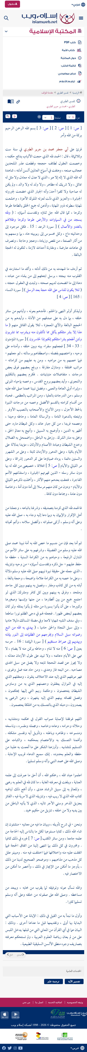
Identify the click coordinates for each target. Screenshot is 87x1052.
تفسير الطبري (62, 93)
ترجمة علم (53, 981)
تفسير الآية (74, 981)
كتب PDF (70, 42)
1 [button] (73, 117)
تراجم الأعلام (67, 81)
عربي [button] (76, 4)
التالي (11, 955)
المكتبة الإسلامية (53, 31)
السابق (19, 955)
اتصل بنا (39, 1002)
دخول (11, 4)
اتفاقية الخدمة (55, 1002)
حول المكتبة (68, 58)
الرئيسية (76, 93)
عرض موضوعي (67, 73)
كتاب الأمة (68, 50)
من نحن (26, 1002)
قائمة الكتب (68, 65)
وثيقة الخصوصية (75, 1002)
